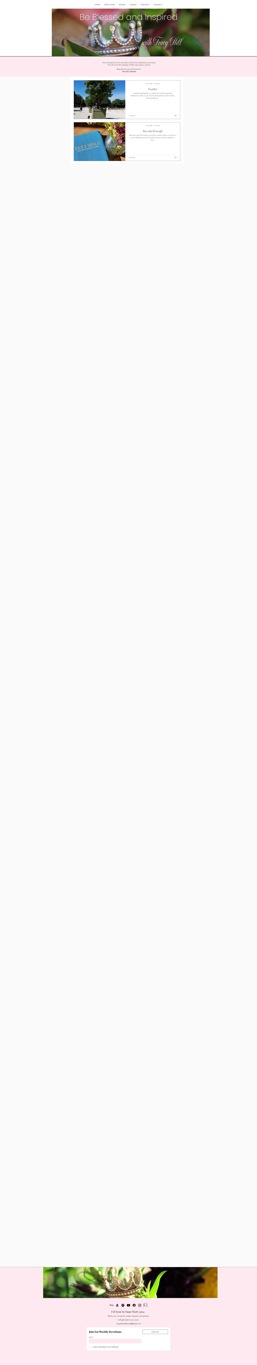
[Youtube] (128, 1305)
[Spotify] (123, 1305)
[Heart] (145, 1305)
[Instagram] (140, 1305)
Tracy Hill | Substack (129, 71)
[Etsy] (112, 1305)
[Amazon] (117, 1305)
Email (91, 1337)
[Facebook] (134, 1305)
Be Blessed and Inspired (129, 17)
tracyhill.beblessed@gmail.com (128, 1324)
